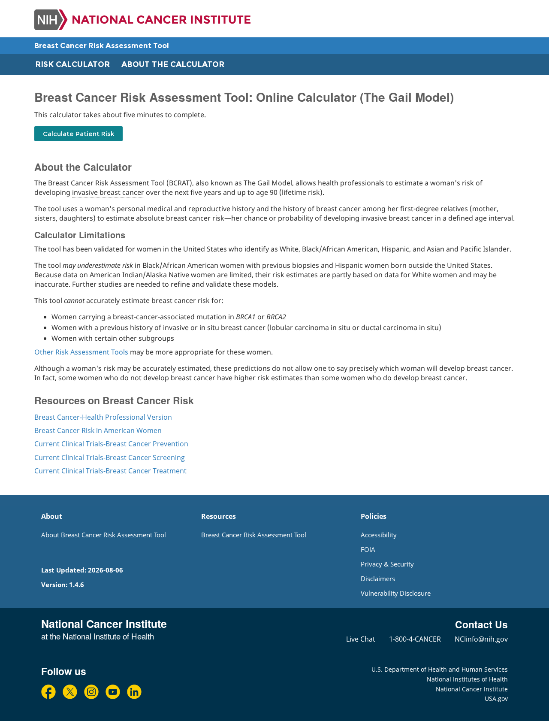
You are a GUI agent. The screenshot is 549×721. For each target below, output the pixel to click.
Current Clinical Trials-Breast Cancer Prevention (111, 443)
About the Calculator (172, 64)
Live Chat (360, 639)
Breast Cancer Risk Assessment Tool (101, 45)
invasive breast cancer (108, 192)
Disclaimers (378, 578)
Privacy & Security (387, 564)
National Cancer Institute (472, 689)
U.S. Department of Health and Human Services (439, 669)
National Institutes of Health (467, 679)
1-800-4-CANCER (415, 639)
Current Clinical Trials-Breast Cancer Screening (109, 457)
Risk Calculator (72, 64)
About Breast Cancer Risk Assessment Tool (103, 535)
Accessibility (379, 535)
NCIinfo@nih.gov (481, 639)
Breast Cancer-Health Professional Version (103, 417)
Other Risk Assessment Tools (81, 352)
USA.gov (496, 698)
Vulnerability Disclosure (396, 593)
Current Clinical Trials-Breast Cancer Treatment (110, 471)
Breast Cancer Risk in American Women (98, 430)
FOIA (368, 549)
